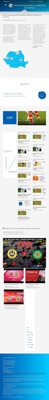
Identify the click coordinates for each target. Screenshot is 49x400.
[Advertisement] (24, 75)
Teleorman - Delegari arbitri (8, 372)
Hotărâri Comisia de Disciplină (25, 120)
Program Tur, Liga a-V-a (44, 136)
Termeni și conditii (6, 396)
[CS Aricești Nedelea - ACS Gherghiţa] (35, 275)
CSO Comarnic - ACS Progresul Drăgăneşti (12, 305)
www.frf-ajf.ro (6, 376)
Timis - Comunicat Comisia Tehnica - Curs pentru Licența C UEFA (9, 365)
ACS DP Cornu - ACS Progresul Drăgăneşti (12, 284)
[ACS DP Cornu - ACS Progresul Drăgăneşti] (13, 275)
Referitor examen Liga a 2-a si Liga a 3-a (29, 165)
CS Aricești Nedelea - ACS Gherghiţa (32, 284)
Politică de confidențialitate (17, 396)
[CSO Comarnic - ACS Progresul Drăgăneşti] (13, 296)
